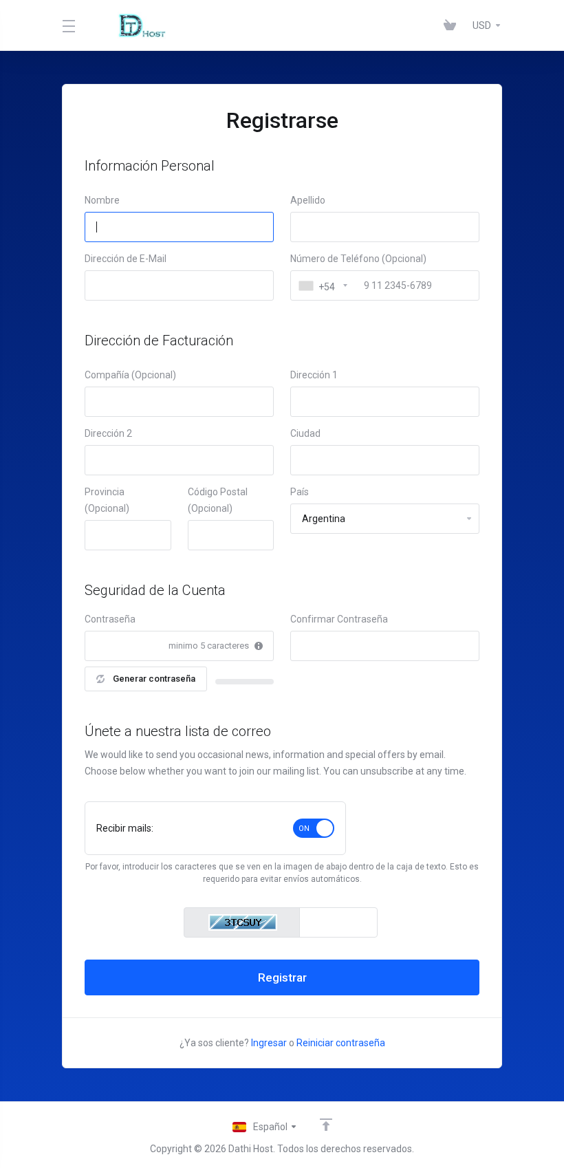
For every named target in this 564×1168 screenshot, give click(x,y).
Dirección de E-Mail (125, 258)
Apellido (307, 200)
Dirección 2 (108, 433)
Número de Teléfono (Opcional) (358, 258)
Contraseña (110, 619)
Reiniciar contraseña (340, 1042)
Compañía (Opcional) (130, 374)
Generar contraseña (154, 678)
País (299, 491)
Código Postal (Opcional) (218, 500)
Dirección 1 (314, 374)
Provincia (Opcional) (107, 500)
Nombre (102, 200)
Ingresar (269, 1042)
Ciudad (305, 433)
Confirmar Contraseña (339, 619)
